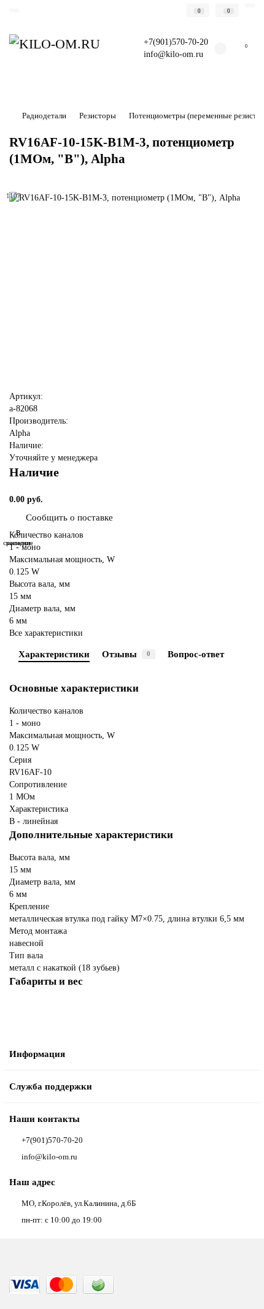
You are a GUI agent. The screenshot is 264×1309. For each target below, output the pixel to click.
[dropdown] (14, 10)
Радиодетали (44, 115)
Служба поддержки (50, 1086)
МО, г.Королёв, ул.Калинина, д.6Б (78, 1203)
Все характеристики (46, 633)
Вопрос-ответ (196, 654)
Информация (37, 1053)
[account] (250, 5)
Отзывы (126, 654)
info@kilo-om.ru (173, 54)
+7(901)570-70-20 (52, 1140)
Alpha (19, 433)
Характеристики (54, 654)
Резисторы (97, 115)
